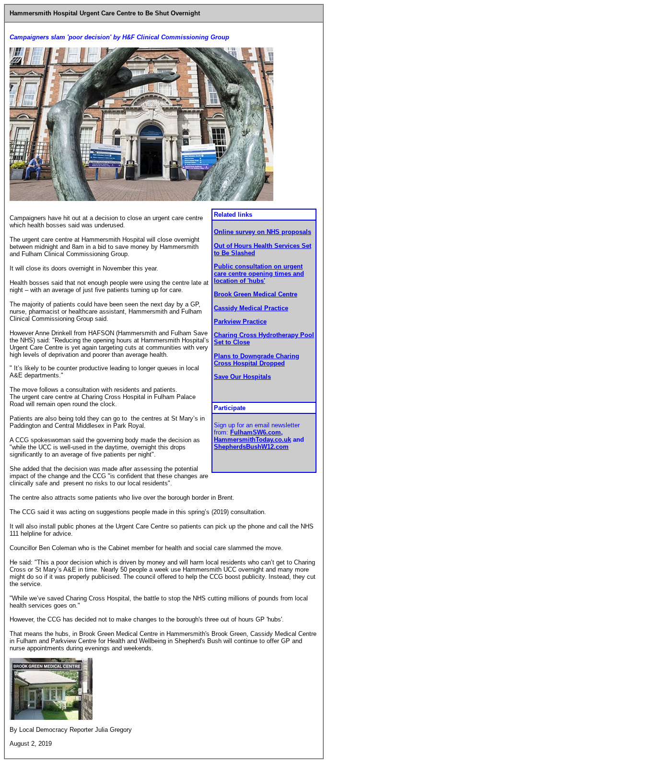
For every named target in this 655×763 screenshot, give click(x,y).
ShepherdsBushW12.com (251, 446)
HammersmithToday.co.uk (252, 439)
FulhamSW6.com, (256, 432)
